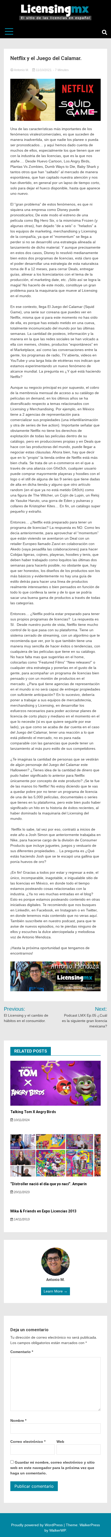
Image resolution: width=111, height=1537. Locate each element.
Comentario (21, 1352)
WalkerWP (57, 1530)
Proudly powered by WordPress (37, 1525)
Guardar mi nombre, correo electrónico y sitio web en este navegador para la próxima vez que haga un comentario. (52, 1467)
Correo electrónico (27, 1441)
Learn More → (55, 1291)
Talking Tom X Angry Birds (33, 1112)
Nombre (18, 1420)
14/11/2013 (21, 1219)
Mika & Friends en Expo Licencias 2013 (43, 1211)
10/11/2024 (21, 1120)
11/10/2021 (43, 70)
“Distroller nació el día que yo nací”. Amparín (48, 1184)
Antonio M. (21, 70)
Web (60, 1441)
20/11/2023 (21, 1192)
